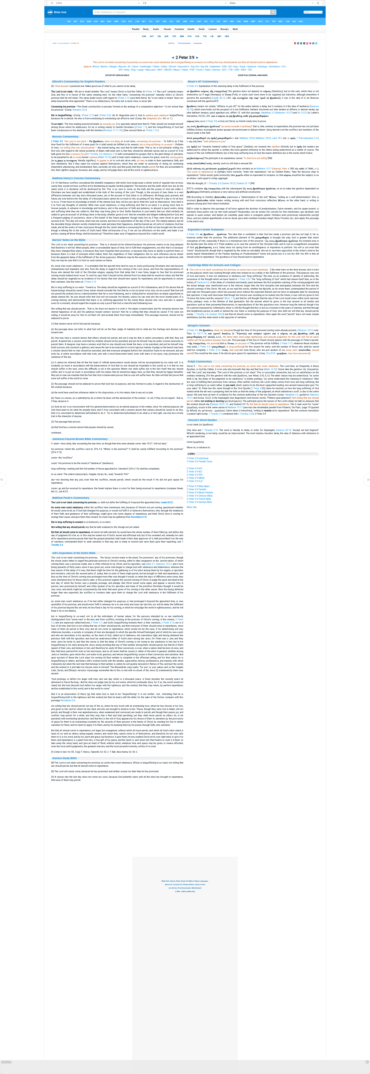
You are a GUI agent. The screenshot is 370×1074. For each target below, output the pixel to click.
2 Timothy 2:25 (245, 413)
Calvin (135, 66)
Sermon (216, 69)
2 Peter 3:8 (211, 121)
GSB (224, 66)
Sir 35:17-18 (199, 333)
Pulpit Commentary (200, 361)
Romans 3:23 (79, 109)
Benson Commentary (65, 136)
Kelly (126, 69)
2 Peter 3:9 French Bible (199, 499)
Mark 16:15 (104, 157)
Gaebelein (215, 66)
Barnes (104, 66)
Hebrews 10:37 (163, 564)
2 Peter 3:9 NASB (195, 478)
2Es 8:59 (270, 353)
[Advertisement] (185, 839)
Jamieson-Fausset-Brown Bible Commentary (80, 439)
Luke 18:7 (277, 138)
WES (243, 69)
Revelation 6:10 (139, 517)
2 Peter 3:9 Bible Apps (198, 486)
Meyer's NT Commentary (203, 81)
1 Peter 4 (256, 388)
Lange (140, 69)
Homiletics (274, 66)
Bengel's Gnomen (199, 325)
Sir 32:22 (302, 112)
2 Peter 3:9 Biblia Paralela (200, 492)
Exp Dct (195, 66)
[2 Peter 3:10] (366, 486)
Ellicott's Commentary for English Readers (78, 81)
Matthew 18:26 (247, 138)
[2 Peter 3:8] (3, 486)
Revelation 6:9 (68, 700)
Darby (164, 66)
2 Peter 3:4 (204, 346)
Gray (235, 66)
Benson (122, 66)
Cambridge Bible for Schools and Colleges (214, 265)
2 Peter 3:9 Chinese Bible (199, 495)
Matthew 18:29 (263, 138)
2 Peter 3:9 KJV (195, 481)
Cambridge (145, 66)
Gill (230, 66)
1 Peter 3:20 (244, 279)
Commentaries (63, 43)
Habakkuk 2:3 (267, 112)
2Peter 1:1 (140, 127)
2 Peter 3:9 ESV (195, 474)
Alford (95, 66)
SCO (224, 69)
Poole (200, 69)
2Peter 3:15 (124, 98)
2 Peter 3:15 (90, 281)
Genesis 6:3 (203, 282)
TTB (230, 69)
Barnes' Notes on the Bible (68, 240)
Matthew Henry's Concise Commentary (76, 178)
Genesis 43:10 (283, 430)
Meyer (176, 69)
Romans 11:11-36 (113, 130)
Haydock (251, 66)
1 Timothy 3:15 (210, 430)
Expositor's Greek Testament (206, 229)
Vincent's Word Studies (202, 420)
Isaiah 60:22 (167, 502)
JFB (120, 69)
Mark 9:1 (150, 564)
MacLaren (151, 69)
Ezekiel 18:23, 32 (219, 404)
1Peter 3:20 (105, 115)
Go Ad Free (6, 1062)
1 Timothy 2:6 (95, 154)
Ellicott (172, 66)
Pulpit (207, 69)
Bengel (113, 66)
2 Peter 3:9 (57, 141)
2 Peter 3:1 (96, 622)
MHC (159, 69)
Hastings (262, 66)
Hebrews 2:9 (109, 154)
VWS (236, 69)
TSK (250, 69)
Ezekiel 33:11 (243, 183)
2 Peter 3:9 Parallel (196, 489)
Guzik (242, 66)
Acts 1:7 (229, 298)
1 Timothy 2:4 (214, 183)
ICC (283, 66)
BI (129, 66)
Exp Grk (204, 66)
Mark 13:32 (270, 369)
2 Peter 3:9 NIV (194, 468)
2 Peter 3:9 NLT (194, 471)
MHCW (167, 69)
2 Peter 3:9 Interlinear (198, 458)
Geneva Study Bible (64, 758)
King (133, 69)
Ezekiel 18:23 (228, 183)
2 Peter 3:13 (286, 343)
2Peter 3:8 (150, 91)
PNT (192, 69)
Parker (185, 69)
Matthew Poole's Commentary (70, 497)
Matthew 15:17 (264, 168)
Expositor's (183, 66)
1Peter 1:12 (152, 130)
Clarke (156, 66)
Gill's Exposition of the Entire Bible (74, 553)
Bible (55, 43)
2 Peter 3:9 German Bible (199, 502)
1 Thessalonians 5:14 (307, 138)
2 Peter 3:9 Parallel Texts (199, 461)
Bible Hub (192, 507)
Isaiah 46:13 (218, 98)
